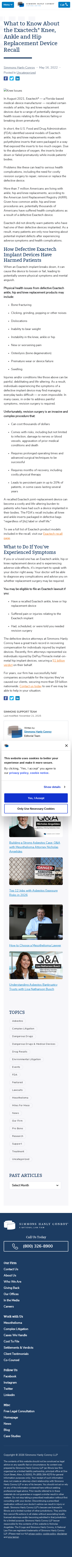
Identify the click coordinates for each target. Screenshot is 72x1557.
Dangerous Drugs (22, 1036)
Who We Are (12, 1281)
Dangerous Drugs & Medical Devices (33, 1044)
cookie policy (49, 1534)
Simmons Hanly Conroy (19, 67)
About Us (10, 1275)
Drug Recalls (19, 1052)
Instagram (10, 1382)
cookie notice (39, 772)
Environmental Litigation (26, 1059)
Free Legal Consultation (19, 1411)
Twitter (8, 1388)
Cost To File (11, 1341)
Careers (9, 1306)
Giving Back (11, 1287)
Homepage (11, 1417)
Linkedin (9, 1395)
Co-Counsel (11, 1360)
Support (17, 1144)
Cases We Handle (15, 1335)
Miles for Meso (21, 1105)
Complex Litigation (23, 1029)
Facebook (10, 1376)
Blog (7, 1429)
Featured (17, 1082)
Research (17, 1136)
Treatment (18, 1151)
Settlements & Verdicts (18, 1347)
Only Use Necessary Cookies (36, 808)
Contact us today (31, 686)
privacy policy (18, 772)
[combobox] (35, 1185)
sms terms (13, 1537)
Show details (52, 786)
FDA (14, 1075)
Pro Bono (17, 1128)
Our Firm (17, 1121)
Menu (7, 5)
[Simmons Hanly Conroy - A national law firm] (36, 6)
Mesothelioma (20, 1098)
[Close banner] (66, 745)
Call (62, 5)
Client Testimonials (16, 1353)
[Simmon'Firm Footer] (36, 1228)
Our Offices (11, 1294)
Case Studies (12, 1436)
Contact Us (11, 1269)
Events (16, 1067)
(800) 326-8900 (38, 1246)
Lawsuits (17, 1090)
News (15, 1113)
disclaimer (62, 1534)
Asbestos (17, 1021)
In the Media (11, 1300)
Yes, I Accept (36, 797)
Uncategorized (26, 72)
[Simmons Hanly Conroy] (15, 731)
